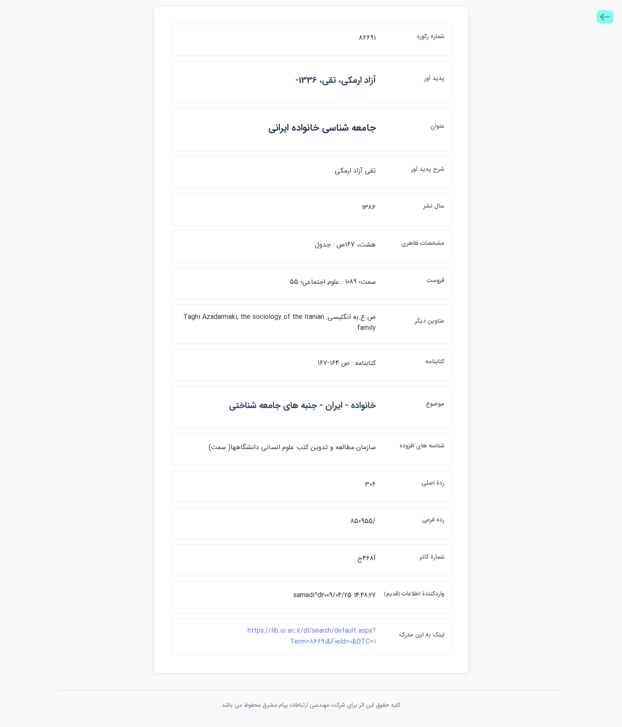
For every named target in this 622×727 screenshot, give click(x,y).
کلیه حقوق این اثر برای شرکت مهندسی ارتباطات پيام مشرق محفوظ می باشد (311, 705)
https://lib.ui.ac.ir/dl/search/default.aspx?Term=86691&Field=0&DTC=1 (312, 636)
